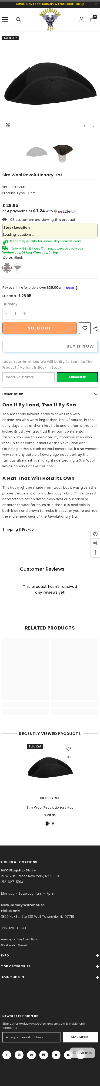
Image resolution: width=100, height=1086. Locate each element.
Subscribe (77, 377)
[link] (85, 328)
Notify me (50, 798)
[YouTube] (68, 1055)
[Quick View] (68, 757)
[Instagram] (19, 1055)
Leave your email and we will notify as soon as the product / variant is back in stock (47, 364)
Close (96, 4)
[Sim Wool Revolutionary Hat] (50, 767)
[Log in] (81, 19)
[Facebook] (6, 1055)
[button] (84, 126)
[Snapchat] (56, 1055)
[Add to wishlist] (68, 748)
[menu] (5, 19)
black (47, 823)
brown (53, 823)
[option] (50, 83)
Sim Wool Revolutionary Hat (50, 807)
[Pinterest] (31, 1055)
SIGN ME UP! (80, 1037)
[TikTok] (43, 1055)
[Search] (18, 19)
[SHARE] (94, 328)
